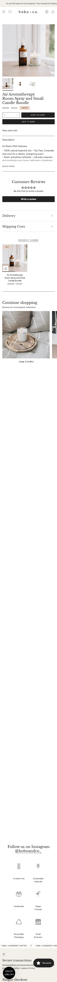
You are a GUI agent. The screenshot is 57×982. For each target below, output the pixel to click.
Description (8, 139)
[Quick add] (5, 268)
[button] (9, 973)
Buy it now (28, 122)
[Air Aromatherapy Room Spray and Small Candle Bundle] (14, 258)
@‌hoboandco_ (28, 851)
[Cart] (53, 11)
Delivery (8, 216)
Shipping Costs (13, 226)
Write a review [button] (28, 199)
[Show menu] (4, 11)
